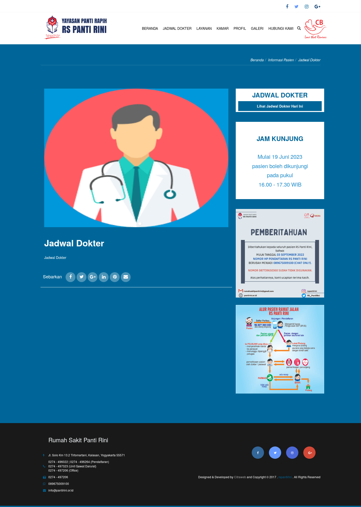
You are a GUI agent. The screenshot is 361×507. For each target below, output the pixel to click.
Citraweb (240, 477)
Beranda (257, 59)
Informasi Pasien (281, 59)
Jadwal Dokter (74, 242)
